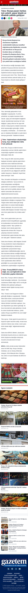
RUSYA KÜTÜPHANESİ (9, 579)
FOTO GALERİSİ (7, 581)
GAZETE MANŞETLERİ (10, 575)
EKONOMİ (17, 573)
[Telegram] (16, 569)
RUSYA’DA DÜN (7, 577)
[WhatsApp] (9, 18)
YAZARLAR (20, 579)
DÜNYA (16, 577)
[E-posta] (7, 18)
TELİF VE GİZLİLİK (19, 581)
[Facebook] (2, 18)
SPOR (21, 577)
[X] (4, 18)
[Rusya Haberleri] (14, 3)
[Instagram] (11, 18)
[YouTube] (19, 569)
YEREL (20, 575)
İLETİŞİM (14, 583)
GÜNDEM (9, 573)
